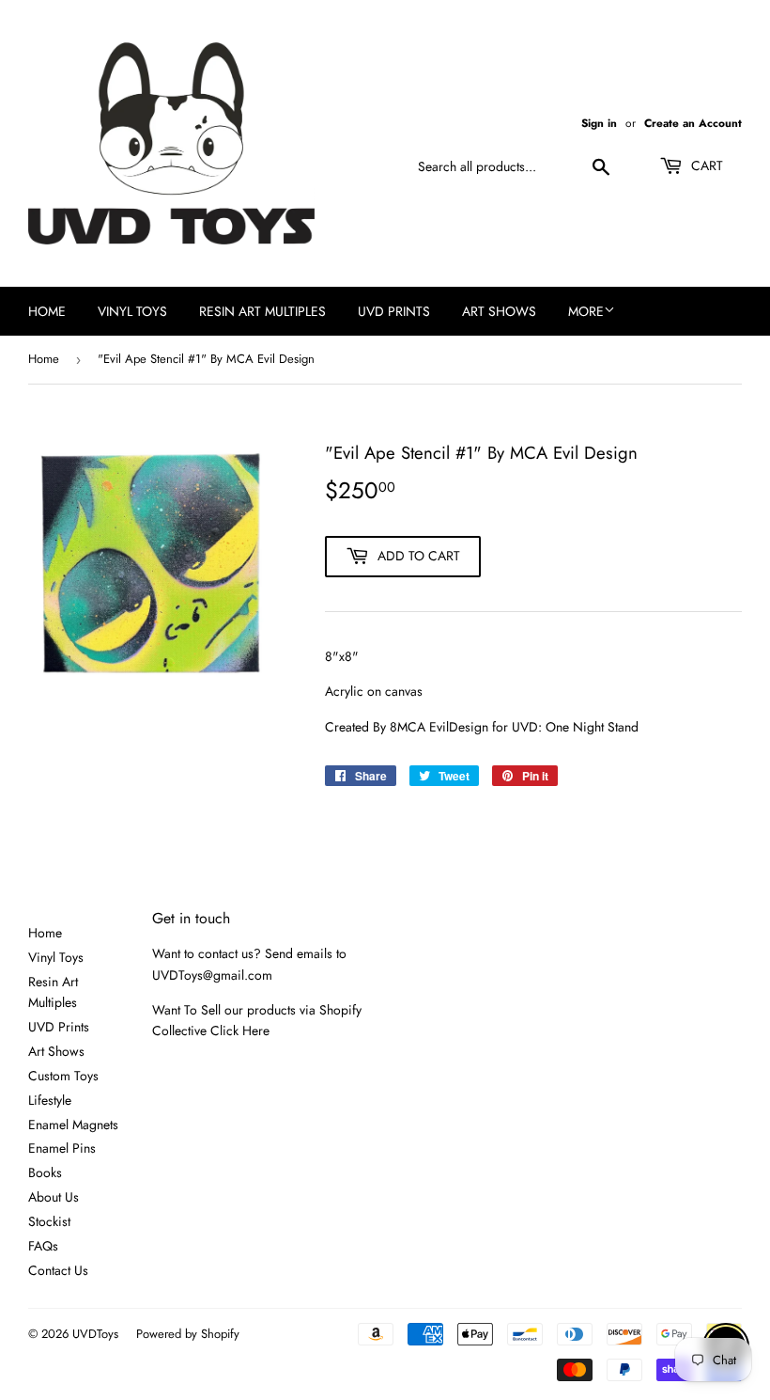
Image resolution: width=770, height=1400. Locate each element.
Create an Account (693, 123)
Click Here (240, 1030)
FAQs (43, 1245)
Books (45, 1172)
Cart (705, 165)
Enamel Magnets (73, 1124)
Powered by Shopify (187, 1334)
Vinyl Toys (132, 311)
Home (47, 311)
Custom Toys (63, 1075)
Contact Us (58, 1270)
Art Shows (499, 311)
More (586, 311)
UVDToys (95, 1334)
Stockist (49, 1221)
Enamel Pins (62, 1148)
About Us (53, 1197)
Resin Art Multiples (262, 311)
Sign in (599, 123)
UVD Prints (394, 311)
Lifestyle (49, 1100)
